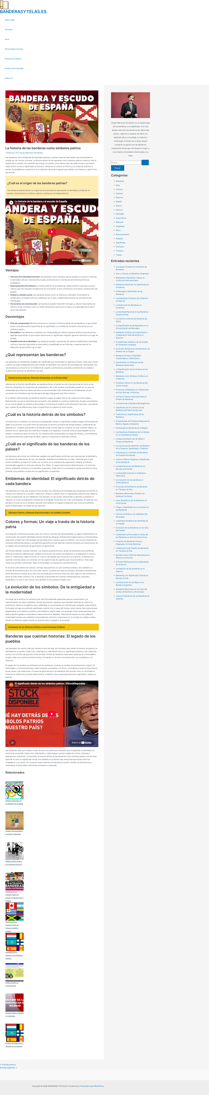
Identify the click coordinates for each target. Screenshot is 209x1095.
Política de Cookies (13, 59)
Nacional (119, 222)
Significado (120, 242)
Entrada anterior (8, 1064)
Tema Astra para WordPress (92, 1086)
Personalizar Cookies (14, 49)
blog (118, 185)
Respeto (119, 238)
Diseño (119, 201)
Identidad (120, 214)
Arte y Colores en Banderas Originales (132, 273)
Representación (122, 234)
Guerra (119, 206)
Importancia (121, 218)
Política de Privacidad (14, 68)
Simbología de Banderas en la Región (132, 428)
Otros (118, 230)
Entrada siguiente (8, 1067)
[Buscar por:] (130, 162)
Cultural (119, 193)
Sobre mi (9, 78)
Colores (119, 189)
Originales (120, 226)
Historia (119, 210)
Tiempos (119, 251)
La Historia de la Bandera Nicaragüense (132, 403)
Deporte (119, 197)
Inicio (7, 39)
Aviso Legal (10, 20)
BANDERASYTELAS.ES (23, 11)
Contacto (9, 29)
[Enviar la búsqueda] (145, 162)
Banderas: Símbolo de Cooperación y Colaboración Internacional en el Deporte (132, 335)
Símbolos (11, 153)
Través (119, 255)
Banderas (120, 181)
